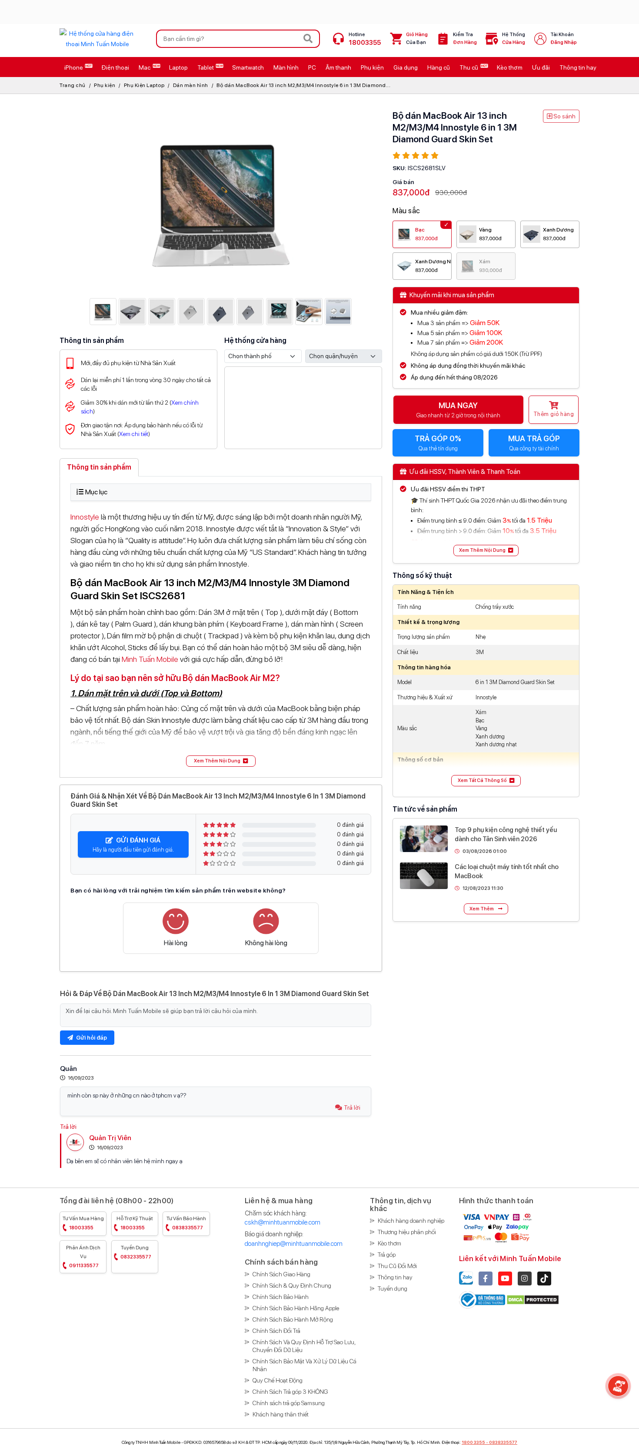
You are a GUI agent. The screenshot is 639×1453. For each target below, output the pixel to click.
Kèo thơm (389, 1243)
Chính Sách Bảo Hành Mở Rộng (293, 1319)
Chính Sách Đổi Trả (276, 1330)
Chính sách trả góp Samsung (289, 1402)
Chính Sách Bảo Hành (281, 1296)
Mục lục (96, 492)
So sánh (564, 116)
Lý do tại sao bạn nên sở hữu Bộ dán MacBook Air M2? (175, 678)
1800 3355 (473, 1442)
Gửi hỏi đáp (91, 1037)
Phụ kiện (104, 85)
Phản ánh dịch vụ (83, 1256)
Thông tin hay (395, 1277)
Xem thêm (482, 909)
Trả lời (352, 1107)
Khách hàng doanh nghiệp (411, 1220)
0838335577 (503, 1442)
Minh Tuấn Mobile (150, 659)
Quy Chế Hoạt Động (278, 1380)
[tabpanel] (220, 625)
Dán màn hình (190, 85)
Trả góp (387, 1254)
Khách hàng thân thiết (281, 1414)
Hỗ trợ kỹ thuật (134, 1223)
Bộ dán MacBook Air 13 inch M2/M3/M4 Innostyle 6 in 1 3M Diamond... (303, 85)
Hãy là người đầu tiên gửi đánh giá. (133, 844)
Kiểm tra (465, 38)
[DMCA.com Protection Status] (532, 1299)
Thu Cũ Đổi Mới (397, 1265)
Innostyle (85, 516)
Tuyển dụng (135, 1252)
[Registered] (482, 1299)
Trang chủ (73, 85)
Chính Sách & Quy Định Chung (292, 1285)
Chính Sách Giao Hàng (281, 1274)
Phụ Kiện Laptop (144, 85)
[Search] (308, 38)
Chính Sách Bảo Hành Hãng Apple (296, 1308)
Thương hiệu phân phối (407, 1231)
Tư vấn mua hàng (83, 1223)
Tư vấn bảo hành (186, 1223)
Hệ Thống (513, 38)
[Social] (486, 1278)
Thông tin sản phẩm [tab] (99, 467)
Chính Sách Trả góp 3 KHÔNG (290, 1391)
